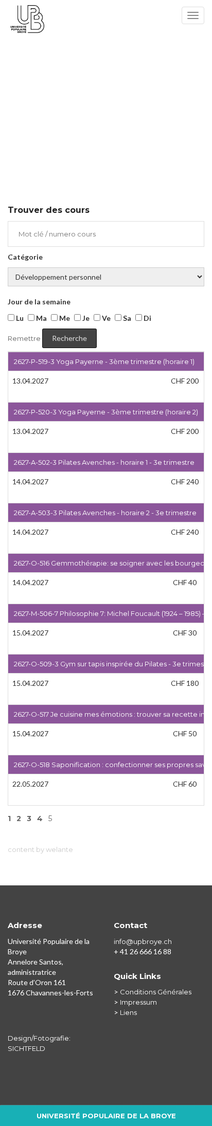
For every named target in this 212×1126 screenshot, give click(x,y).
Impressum (138, 1002)
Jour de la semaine (39, 301)
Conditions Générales (155, 992)
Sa (126, 318)
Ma (40, 318)
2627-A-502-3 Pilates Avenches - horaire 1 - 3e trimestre (104, 462)
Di (146, 318)
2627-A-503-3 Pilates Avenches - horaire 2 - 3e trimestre (105, 512)
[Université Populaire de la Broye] (106, 18)
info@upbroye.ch (143, 941)
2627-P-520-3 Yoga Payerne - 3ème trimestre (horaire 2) (106, 412)
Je (85, 318)
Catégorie (25, 256)
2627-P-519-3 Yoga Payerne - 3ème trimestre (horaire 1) (104, 361)
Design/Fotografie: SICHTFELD (39, 1043)
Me (64, 318)
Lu (19, 318)
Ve (105, 318)
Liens (128, 1012)
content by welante (40, 849)
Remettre (24, 338)
